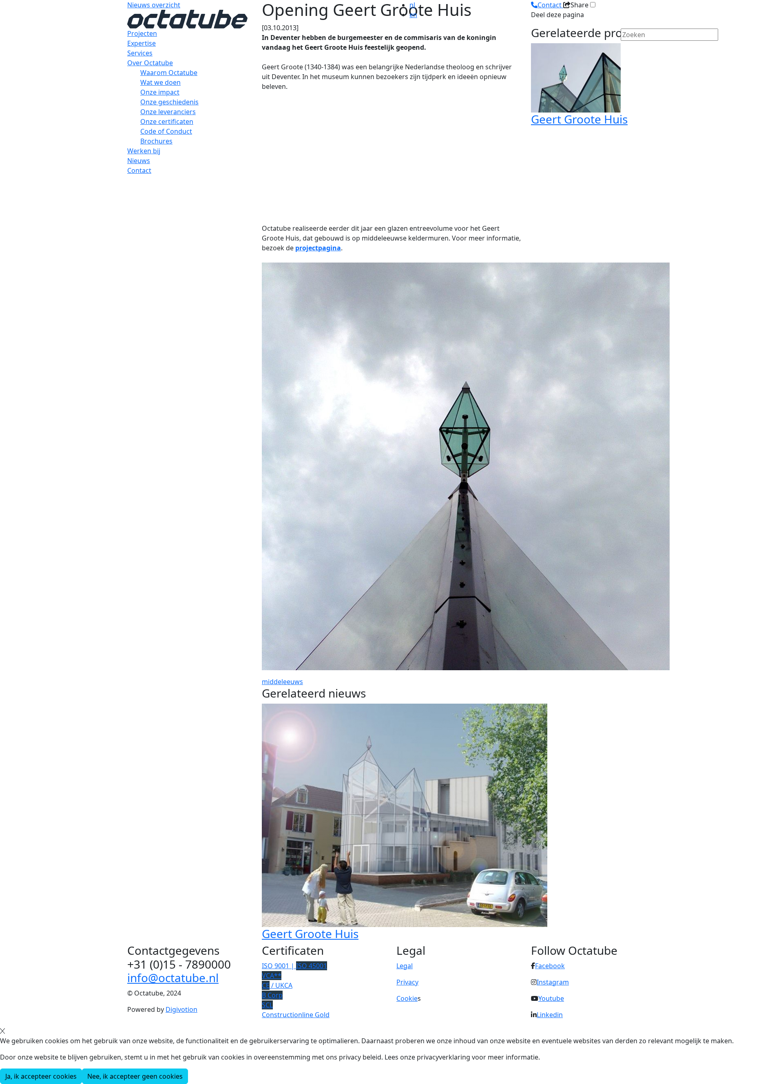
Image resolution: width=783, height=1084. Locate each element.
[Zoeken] (626, 48)
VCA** (271, 975)
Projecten (142, 33)
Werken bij (143, 150)
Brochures (156, 141)
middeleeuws (282, 681)
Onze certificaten (166, 121)
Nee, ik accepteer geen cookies (135, 1076)
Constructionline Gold (296, 1014)
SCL (267, 1004)
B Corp (272, 995)
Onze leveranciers (168, 111)
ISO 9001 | (294, 965)
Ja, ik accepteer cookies (41, 1076)
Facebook (550, 965)
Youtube (551, 998)
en (413, 14)
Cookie (407, 998)
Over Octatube (150, 62)
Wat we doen (160, 82)
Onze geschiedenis (169, 101)
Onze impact (159, 92)
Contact (139, 170)
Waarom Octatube (168, 72)
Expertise (141, 43)
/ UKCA (277, 985)
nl (412, 4)
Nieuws (138, 160)
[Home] (187, 18)
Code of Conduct (166, 131)
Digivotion (181, 1009)
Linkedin (550, 1014)
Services (140, 53)
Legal (404, 965)
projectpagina (318, 247)
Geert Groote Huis (310, 933)
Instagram (553, 982)
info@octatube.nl (173, 977)
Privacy (407, 982)
